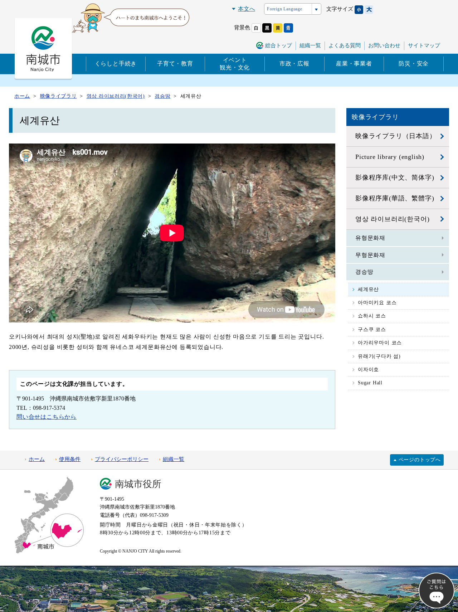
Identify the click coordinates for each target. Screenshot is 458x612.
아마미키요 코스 (377, 302)
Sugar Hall (370, 382)
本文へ (246, 9)
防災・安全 (414, 63)
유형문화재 (370, 238)
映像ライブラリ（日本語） (395, 136)
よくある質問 (344, 45)
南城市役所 (138, 484)
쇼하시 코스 (372, 316)
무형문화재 (370, 255)
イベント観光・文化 (235, 64)
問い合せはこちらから (46, 417)
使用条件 (70, 459)
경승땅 (364, 272)
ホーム (37, 459)
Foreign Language (284, 8)
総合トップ (278, 45)
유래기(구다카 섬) (379, 356)
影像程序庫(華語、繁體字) (394, 198)
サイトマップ (424, 45)
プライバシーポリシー (121, 459)
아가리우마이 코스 (380, 342)
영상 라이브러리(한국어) (392, 219)
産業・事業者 (354, 63)
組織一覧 (310, 45)
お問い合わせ (384, 45)
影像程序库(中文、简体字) (394, 177)
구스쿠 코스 (372, 329)
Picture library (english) (389, 156)
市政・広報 (294, 63)
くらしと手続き (116, 63)
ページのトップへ (420, 459)
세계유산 (368, 289)
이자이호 (368, 369)
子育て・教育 (175, 63)
